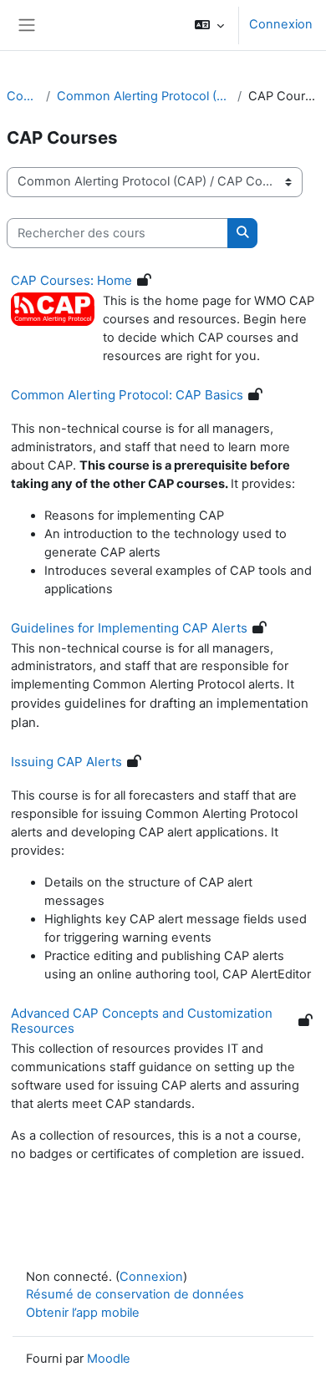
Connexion (281, 24)
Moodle (108, 1358)
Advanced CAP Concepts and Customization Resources (142, 1020)
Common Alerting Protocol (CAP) (144, 96)
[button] (209, 25)
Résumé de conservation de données (135, 1294)
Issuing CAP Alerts (66, 762)
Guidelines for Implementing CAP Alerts (129, 628)
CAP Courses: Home (71, 280)
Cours (23, 96)
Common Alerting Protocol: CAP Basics (127, 395)
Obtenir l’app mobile (83, 1312)
